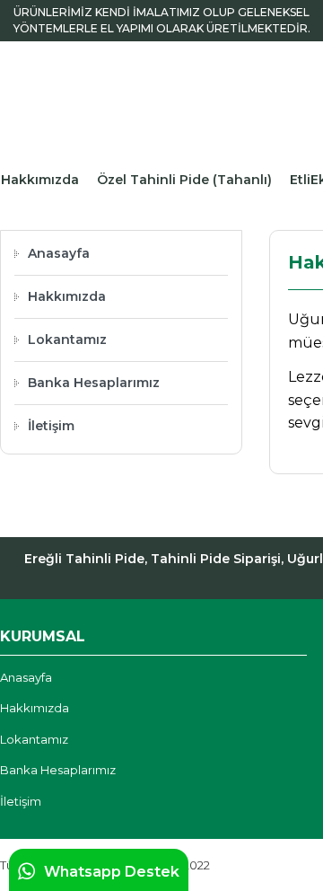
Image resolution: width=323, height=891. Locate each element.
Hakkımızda (40, 180)
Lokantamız (67, 339)
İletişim (51, 426)
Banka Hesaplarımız (94, 383)
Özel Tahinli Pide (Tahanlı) (184, 180)
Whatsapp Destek (111, 871)
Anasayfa (59, 253)
